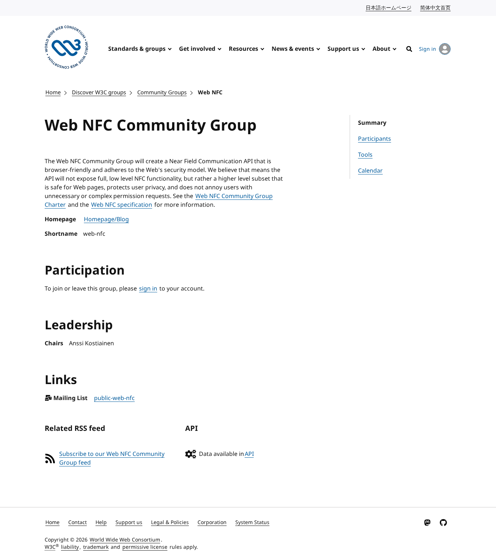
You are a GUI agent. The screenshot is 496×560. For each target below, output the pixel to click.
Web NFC (210, 92)
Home (53, 92)
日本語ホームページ (389, 8)
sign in (148, 288)
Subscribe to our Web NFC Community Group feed (111, 458)
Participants (374, 139)
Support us (343, 49)
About (381, 49)
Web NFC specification (121, 205)
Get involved (197, 49)
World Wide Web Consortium (125, 540)
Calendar (370, 170)
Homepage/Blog (106, 219)
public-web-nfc (114, 398)
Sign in (427, 49)
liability (70, 547)
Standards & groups (137, 49)
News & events (293, 49)
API (249, 454)
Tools (365, 155)
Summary (372, 123)
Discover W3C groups (99, 92)
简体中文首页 (435, 8)
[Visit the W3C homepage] (66, 48)
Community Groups (162, 92)
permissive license (144, 547)
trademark (96, 547)
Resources (243, 49)
